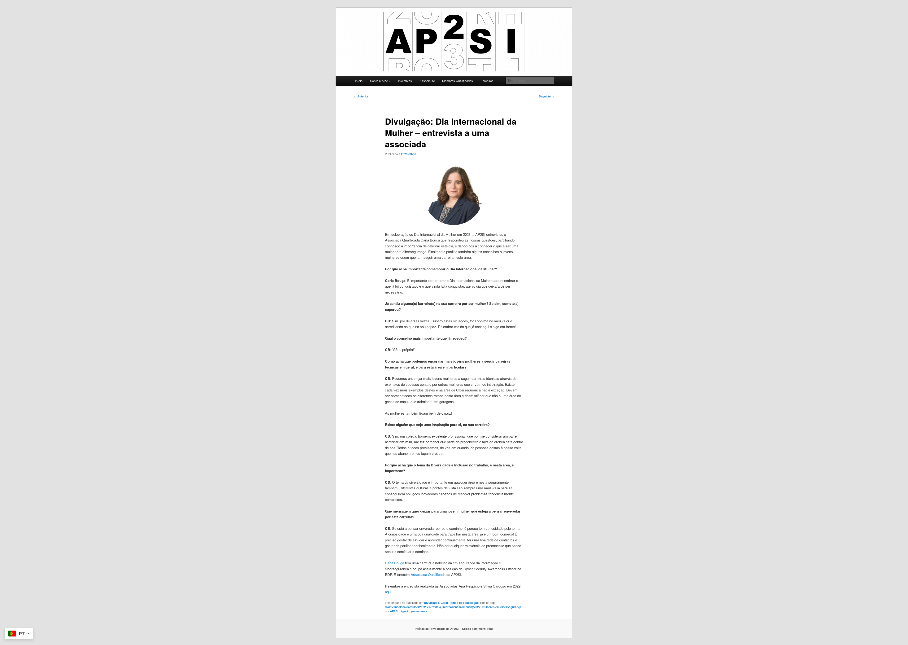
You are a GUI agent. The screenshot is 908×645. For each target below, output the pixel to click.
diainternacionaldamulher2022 (405, 607)
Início (358, 81)
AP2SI (394, 611)
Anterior (361, 96)
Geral (444, 603)
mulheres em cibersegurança (502, 607)
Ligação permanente (413, 611)
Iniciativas (405, 81)
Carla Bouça (394, 562)
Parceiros (486, 81)
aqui (388, 591)
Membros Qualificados (457, 81)
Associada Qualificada (428, 574)
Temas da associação (464, 603)
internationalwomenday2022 (461, 607)
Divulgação (431, 603)
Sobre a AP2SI (380, 81)
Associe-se (427, 81)
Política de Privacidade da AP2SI (436, 629)
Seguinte (546, 96)
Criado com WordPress (477, 629)
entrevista (434, 607)
